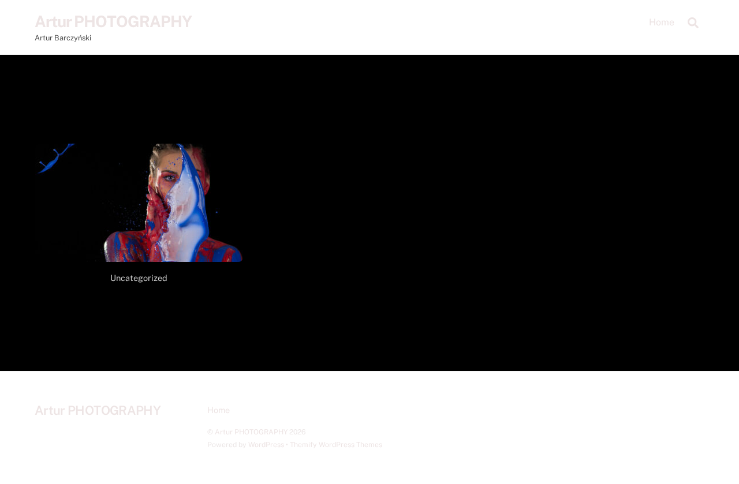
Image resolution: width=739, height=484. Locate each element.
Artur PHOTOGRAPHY (251, 431)
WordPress (266, 444)
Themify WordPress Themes (336, 444)
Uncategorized (138, 278)
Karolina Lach (139, 298)
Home (661, 22)
